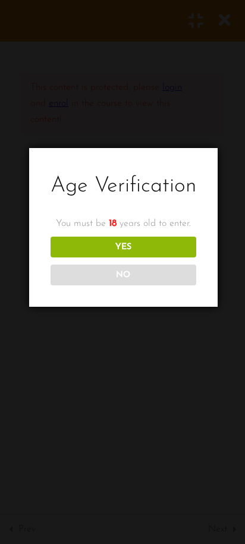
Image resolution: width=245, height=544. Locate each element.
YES (123, 247)
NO (123, 275)
